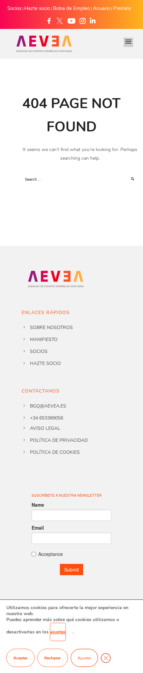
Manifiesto (44, 339)
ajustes (58, 632)
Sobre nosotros (51, 327)
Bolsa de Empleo (71, 8)
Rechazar (52, 658)
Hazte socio (37, 8)
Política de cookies (55, 452)
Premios (122, 8)
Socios (14, 8)
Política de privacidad (59, 440)
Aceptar (20, 658)
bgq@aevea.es (48, 406)
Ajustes (84, 658)
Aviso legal (45, 428)
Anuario (101, 8)
